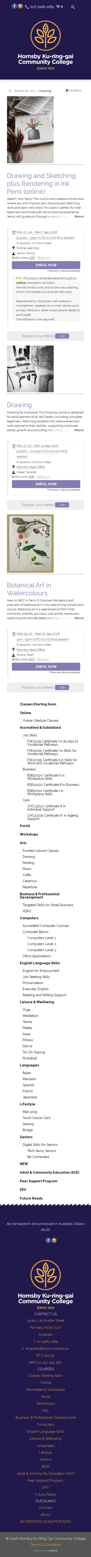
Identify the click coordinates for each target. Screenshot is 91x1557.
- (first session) (45, 237)
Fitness (28, 1040)
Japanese (30, 1097)
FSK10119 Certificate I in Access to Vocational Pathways (52, 742)
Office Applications (37, 956)
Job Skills (30, 735)
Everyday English (36, 989)
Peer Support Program (38, 1181)
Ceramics (30, 881)
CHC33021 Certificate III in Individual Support (46, 807)
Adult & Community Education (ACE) (49, 1172)
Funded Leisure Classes (41, 851)
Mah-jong (30, 1112)
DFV (23, 1190)
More (79, 216)
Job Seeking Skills (36, 977)
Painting (28, 863)
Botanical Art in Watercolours (29, 589)
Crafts (27, 875)
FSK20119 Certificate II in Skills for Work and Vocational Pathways (52, 761)
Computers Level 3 (41, 950)
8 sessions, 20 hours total (34, 243)
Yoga (26, 1010)
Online (25, 713)
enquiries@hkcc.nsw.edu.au (47, 1348)
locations (75, 90)
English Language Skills (40, 963)
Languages (29, 1065)
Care (26, 800)
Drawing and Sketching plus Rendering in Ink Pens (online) (41, 183)
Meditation (30, 1016)
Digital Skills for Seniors (40, 1145)
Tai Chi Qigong (34, 1052)
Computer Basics (36, 932)
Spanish (28, 1085)
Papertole (30, 887)
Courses (45, 1507)
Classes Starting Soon (38, 704)
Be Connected (38, 1157)
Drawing (19, 405)
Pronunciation (33, 983)
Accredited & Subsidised (40, 727)
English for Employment (41, 971)
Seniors (26, 1137)
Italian (27, 1073)
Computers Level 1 (41, 938)
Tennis (27, 1022)
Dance (27, 1046)
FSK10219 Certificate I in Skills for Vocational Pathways (52, 752)
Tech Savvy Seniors (41, 1151)
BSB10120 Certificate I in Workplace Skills (45, 792)
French (28, 1091)
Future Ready (31, 1198)
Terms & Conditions (45, 1545)
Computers (29, 918)
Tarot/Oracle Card (36, 1118)
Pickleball (30, 1058)
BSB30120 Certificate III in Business (53, 785)
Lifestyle (27, 1104)
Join (62, 336)
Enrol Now (46, 265)
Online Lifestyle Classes (41, 720)
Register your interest (43, 336)
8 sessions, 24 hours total (34, 462)
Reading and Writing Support (44, 995)
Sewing (28, 1124)
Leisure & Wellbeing (37, 1002)
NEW (24, 1164)
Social (25, 826)
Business (29, 769)
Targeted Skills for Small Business (48, 905)
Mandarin (29, 1079)
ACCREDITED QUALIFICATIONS (45, 1521)
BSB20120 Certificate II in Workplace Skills (45, 776)
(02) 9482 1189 (42, 7)
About (45, 1514)
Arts (23, 843)
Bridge (28, 1130)
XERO (27, 911)
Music (27, 869)
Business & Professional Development (40, 895)
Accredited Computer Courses (46, 926)
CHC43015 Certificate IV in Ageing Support (52, 817)
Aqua (26, 1034)
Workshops (29, 834)
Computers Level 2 (41, 944)
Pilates (27, 1028)
